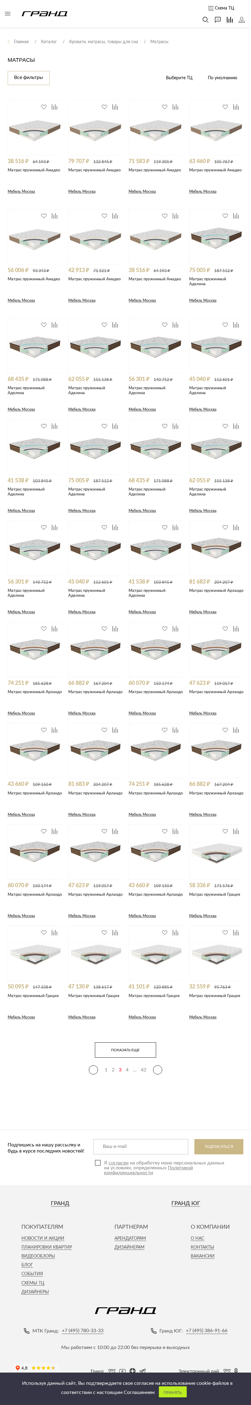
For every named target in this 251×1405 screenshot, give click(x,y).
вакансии (203, 1256)
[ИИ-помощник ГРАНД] (215, 20)
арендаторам (130, 1238)
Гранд (60, 1203)
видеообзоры (38, 1256)
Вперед (157, 1069)
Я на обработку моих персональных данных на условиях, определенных (164, 1167)
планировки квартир (46, 1247)
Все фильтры (28, 77)
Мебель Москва (21, 191)
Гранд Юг (185, 1203)
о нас (197, 1238)
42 (143, 1069)
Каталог (7, 14)
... (135, 1069)
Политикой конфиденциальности (148, 1170)
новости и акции (42, 1238)
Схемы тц (32, 1283)
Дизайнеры (35, 1292)
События (32, 1274)
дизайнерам (129, 1247)
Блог (27, 1265)
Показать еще (125, 1050)
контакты (202, 1247)
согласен (119, 1162)
